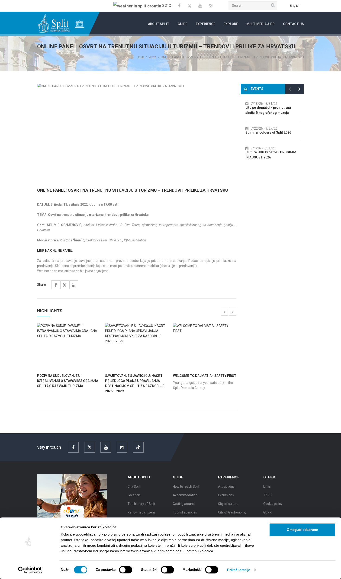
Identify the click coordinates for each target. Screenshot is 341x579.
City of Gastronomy (232, 512)
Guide (182, 24)
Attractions (226, 486)
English (295, 5)
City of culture (228, 504)
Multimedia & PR (260, 24)
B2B (141, 57)
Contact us (293, 24)
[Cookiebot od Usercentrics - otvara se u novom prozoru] (30, 569)
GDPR (267, 512)
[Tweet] (65, 285)
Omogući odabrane (302, 530)
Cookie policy (272, 504)
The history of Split (141, 504)
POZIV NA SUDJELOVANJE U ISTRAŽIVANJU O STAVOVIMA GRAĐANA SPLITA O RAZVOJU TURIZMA (67, 381)
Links (267, 486)
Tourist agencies (185, 512)
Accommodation (185, 495)
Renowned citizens (141, 512)
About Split (158, 24)
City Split (134, 486)
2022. (152, 57)
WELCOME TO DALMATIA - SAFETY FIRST (204, 376)
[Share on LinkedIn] (74, 285)
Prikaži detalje (238, 570)
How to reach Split (186, 486)
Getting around (184, 504)
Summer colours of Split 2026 (248, 132)
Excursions (226, 495)
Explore (231, 24)
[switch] (125, 569)
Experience (205, 24)
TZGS (267, 495)
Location (134, 495)
